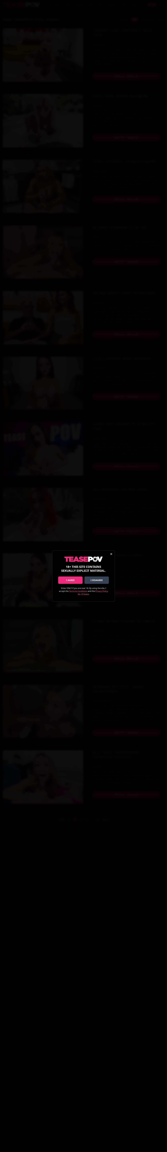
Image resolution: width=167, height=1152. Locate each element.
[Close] (111, 554)
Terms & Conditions (78, 591)
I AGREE (70, 580)
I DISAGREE (97, 580)
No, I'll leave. (83, 594)
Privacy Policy (101, 591)
